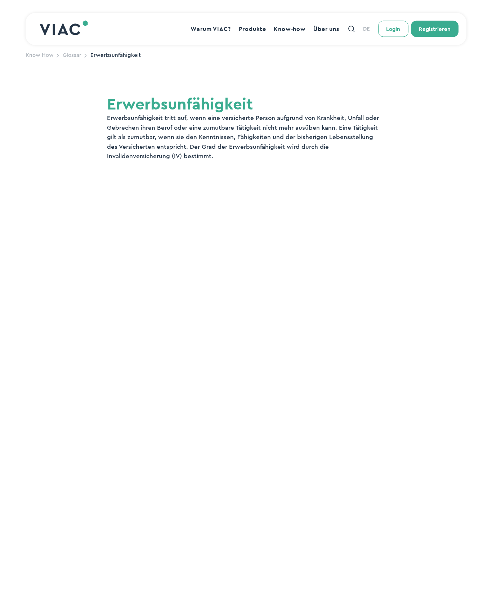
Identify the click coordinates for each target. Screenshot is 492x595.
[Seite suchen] (351, 29)
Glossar (72, 55)
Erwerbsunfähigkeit (115, 55)
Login (393, 29)
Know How (40, 55)
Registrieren (435, 29)
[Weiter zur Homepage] (64, 29)
